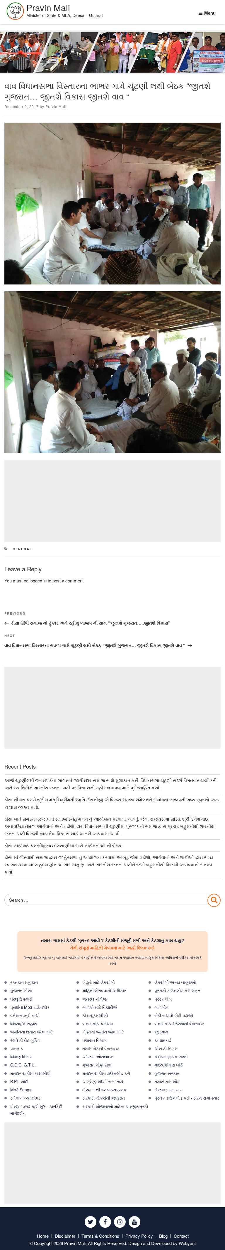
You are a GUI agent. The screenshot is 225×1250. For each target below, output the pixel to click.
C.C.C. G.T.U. (23, 1065)
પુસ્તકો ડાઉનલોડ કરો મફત (177, 990)
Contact (181, 1236)
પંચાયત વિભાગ (94, 1040)
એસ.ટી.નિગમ (166, 1048)
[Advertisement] (112, 501)
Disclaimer (65, 1236)
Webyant (187, 1243)
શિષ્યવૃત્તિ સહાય (23, 1023)
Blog (163, 1236)
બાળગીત (161, 1007)
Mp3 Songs (20, 1090)
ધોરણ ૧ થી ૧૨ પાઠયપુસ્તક (104, 1090)
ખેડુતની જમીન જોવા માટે (103, 1032)
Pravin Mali (56, 106)
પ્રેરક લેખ (163, 999)
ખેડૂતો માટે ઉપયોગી (98, 982)
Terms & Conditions (100, 1236)
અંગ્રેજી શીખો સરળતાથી (103, 1081)
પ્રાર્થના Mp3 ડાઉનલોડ (30, 1007)
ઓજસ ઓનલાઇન (98, 1056)
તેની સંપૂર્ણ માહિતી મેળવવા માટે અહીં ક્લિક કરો (112, 947)
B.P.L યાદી (19, 1081)
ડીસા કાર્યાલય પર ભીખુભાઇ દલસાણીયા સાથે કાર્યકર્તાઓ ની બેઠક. (63, 845)
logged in (38, 580)
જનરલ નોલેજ (94, 999)
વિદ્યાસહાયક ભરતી (171, 1056)
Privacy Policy (139, 1236)
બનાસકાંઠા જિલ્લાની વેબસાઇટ (179, 1023)
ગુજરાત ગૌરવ (21, 990)
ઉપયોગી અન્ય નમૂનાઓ (175, 982)
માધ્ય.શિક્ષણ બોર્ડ (168, 1065)
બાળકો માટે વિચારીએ (99, 1007)
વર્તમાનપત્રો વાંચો (25, 1015)
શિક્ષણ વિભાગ (21, 1056)
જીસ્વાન (161, 1032)
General (23, 549)
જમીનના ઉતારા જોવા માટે (31, 1032)
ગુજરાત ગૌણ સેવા (96, 1065)
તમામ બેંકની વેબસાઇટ (100, 1048)
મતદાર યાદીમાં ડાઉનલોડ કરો (106, 1073)
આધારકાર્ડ (162, 1040)
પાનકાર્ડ (16, 1048)
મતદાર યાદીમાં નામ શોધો (30, 1073)
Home (43, 1236)
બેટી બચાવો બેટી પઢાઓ (173, 1015)
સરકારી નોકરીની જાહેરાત (103, 1098)
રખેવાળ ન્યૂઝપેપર (25, 1098)
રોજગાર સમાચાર (168, 1090)
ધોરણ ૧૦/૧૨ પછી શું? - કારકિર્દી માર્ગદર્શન (36, 1109)
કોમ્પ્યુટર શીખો (95, 1015)
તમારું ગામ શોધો (167, 1081)
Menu (210, 13)
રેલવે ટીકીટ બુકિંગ (25, 1040)
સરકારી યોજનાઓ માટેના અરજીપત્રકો (115, 1106)
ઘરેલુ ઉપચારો (21, 999)
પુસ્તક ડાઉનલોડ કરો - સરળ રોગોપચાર (186, 1098)
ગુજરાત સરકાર (166, 1073)
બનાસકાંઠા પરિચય (97, 1023)
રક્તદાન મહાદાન (24, 982)
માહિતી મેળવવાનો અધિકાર (104, 990)
